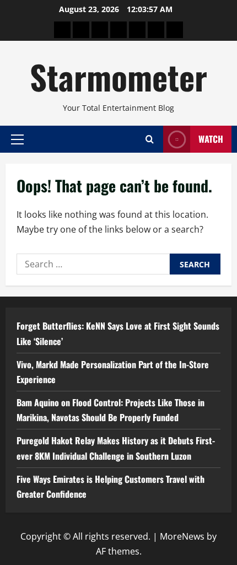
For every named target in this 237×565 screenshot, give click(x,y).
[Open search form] (150, 139)
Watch (210, 139)
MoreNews (182, 536)
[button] (17, 138)
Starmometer (118, 76)
